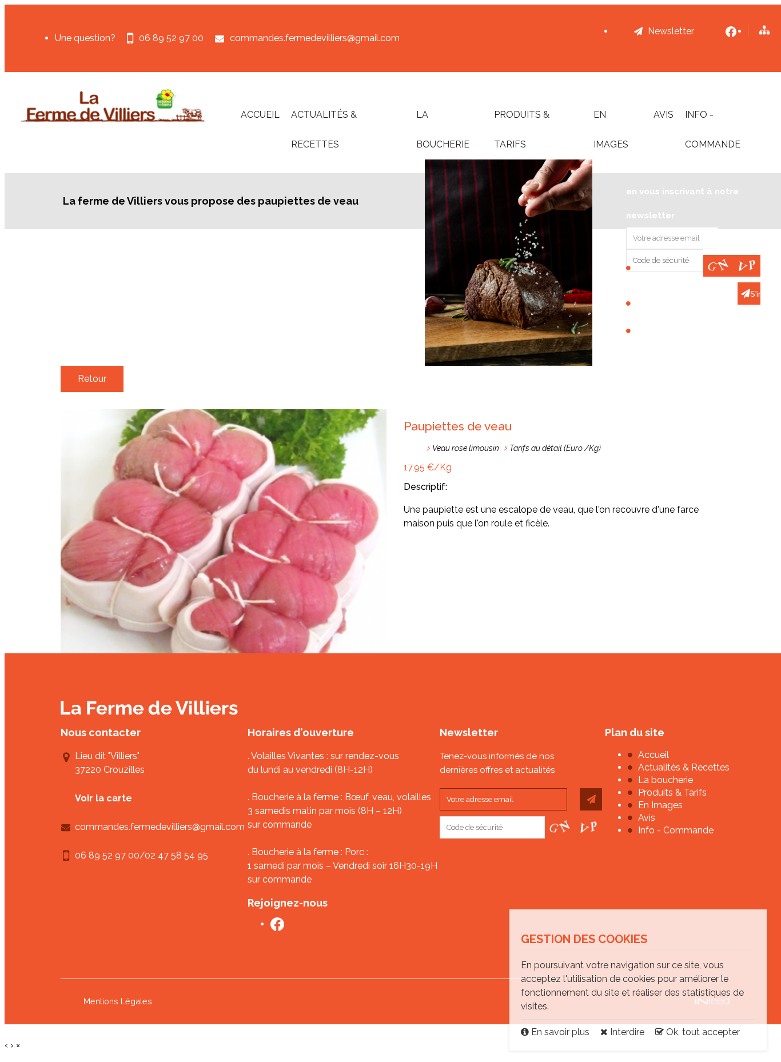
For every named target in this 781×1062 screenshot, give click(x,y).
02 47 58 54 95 (176, 855)
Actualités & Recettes (324, 129)
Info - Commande (712, 129)
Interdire (626, 1032)
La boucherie (442, 129)
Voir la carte (103, 798)
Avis (664, 114)
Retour (92, 378)
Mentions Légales (117, 1001)
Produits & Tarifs (521, 129)
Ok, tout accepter (702, 1032)
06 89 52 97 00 (107, 855)
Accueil (260, 114)
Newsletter (671, 31)
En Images (610, 129)
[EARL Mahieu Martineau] (113, 105)
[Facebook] (731, 31)
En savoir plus (560, 1032)
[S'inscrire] (591, 799)
